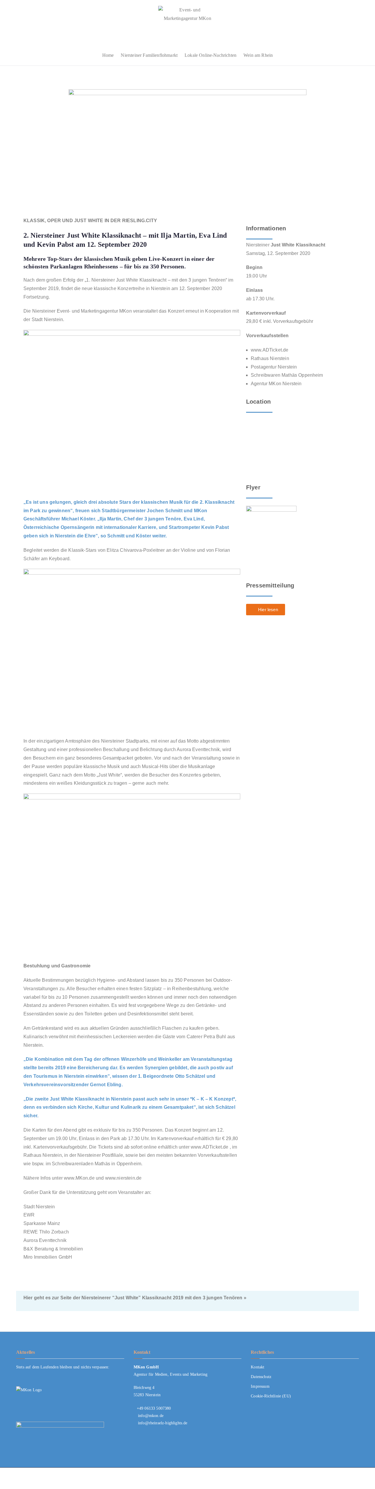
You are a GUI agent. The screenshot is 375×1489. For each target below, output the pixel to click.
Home (108, 55)
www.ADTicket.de (209, 1146)
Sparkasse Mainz (41, 1223)
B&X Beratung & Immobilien (53, 1248)
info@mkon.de (150, 1415)
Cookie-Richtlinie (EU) (271, 1396)
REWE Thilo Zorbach (46, 1231)
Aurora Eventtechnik (45, 1240)
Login (354, 1478)
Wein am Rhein (258, 55)
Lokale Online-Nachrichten (210, 55)
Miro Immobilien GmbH (47, 1257)
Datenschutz (261, 1377)
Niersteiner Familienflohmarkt (149, 55)
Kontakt (257, 1367)
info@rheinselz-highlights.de (162, 1423)
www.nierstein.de (123, 1178)
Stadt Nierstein (39, 1206)
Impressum (260, 1386)
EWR (29, 1214)
